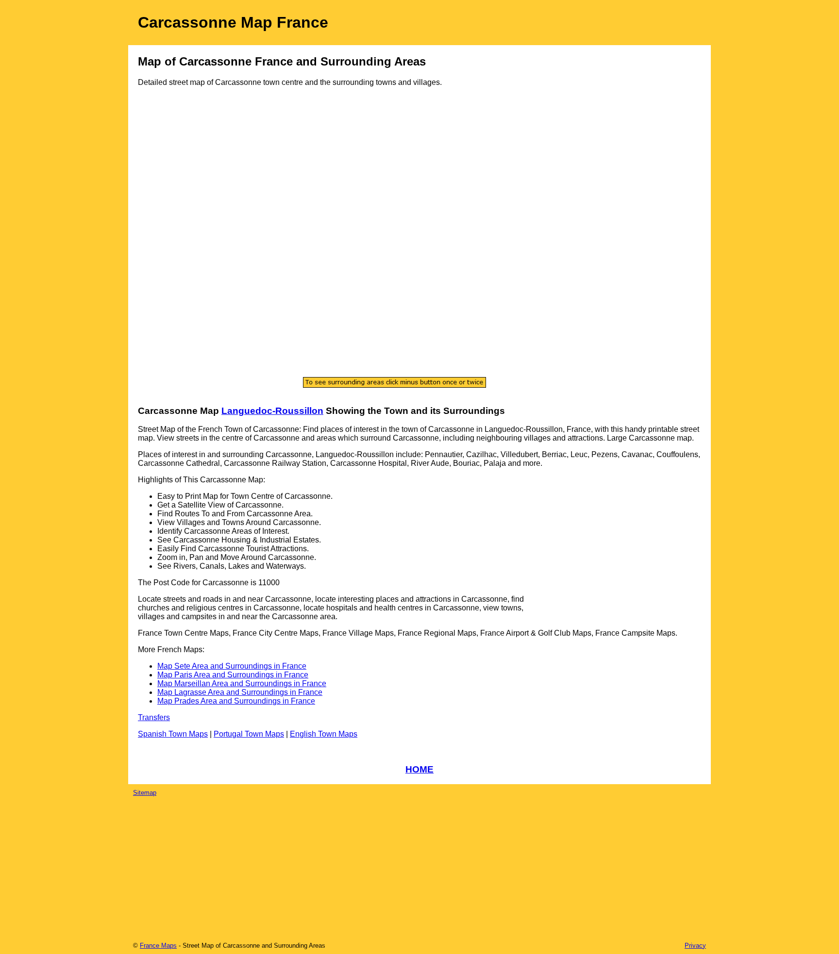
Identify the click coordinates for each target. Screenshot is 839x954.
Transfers (154, 717)
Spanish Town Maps (173, 734)
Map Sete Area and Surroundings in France (231, 666)
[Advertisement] (177, 250)
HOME (419, 769)
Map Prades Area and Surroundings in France (236, 701)
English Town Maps (323, 734)
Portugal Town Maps (249, 734)
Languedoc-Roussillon (272, 411)
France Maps (158, 945)
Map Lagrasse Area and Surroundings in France (239, 692)
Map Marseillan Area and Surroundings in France (241, 683)
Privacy (695, 945)
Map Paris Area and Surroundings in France (232, 675)
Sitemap (144, 792)
